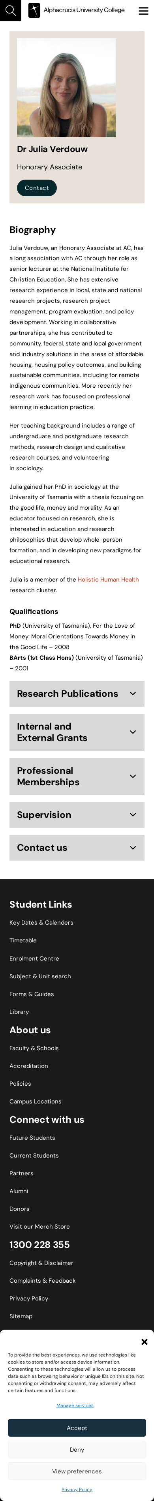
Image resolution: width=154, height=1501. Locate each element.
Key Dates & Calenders (41, 923)
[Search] (10, 10)
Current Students (34, 1156)
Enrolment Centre (34, 959)
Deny (77, 1450)
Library (19, 1012)
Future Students (32, 1138)
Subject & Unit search (40, 976)
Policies (20, 1084)
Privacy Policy (77, 1489)
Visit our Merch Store (39, 1227)
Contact (37, 188)
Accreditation (28, 1066)
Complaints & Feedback (42, 1281)
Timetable (23, 940)
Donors (19, 1209)
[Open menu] (143, 10)
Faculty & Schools (34, 1048)
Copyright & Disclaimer (41, 1263)
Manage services (75, 1405)
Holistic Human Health (108, 580)
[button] (142, 1339)
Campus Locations (35, 1101)
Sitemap (20, 1316)
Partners (21, 1173)
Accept (77, 1428)
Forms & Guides (31, 994)
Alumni (18, 1191)
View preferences (77, 1471)
